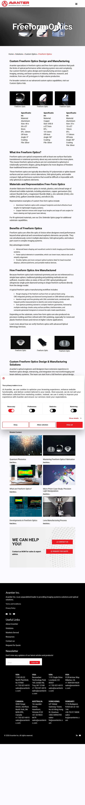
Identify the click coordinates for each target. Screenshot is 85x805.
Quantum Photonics (18, 459)
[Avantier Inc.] (15, 4)
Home (11, 54)
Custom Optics (31, 54)
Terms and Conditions (13, 604)
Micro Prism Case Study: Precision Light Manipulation (57, 490)
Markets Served (12, 632)
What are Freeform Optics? (21, 489)
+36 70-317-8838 (72, 712)
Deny (15, 425)
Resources (10, 637)
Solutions (19, 54)
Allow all (69, 425)
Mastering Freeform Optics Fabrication (59, 459)
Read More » (13, 462)
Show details (74, 418)
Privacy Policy (10, 608)
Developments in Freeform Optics (23, 520)
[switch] (32, 410)
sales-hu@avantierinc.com (72, 717)
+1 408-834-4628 (72, 683)
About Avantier (12, 624)
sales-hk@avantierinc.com (56, 720)
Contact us (10, 641)
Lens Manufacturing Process (55, 520)
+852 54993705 (55, 715)
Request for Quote (13, 645)
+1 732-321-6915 (22, 685)
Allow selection (42, 425)
